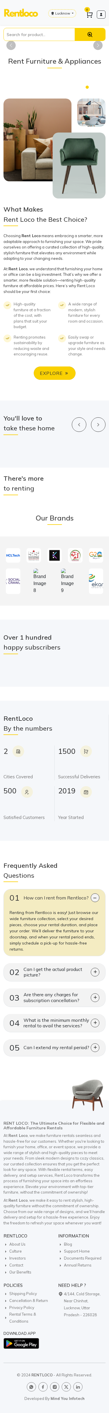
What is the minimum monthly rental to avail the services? (49, 1023)
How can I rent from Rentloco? (49, 897)
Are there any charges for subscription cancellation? (44, 997)
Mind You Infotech (68, 1398)
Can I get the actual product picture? (46, 972)
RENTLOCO (42, 1375)
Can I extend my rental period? (49, 1047)
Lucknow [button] (62, 13)
